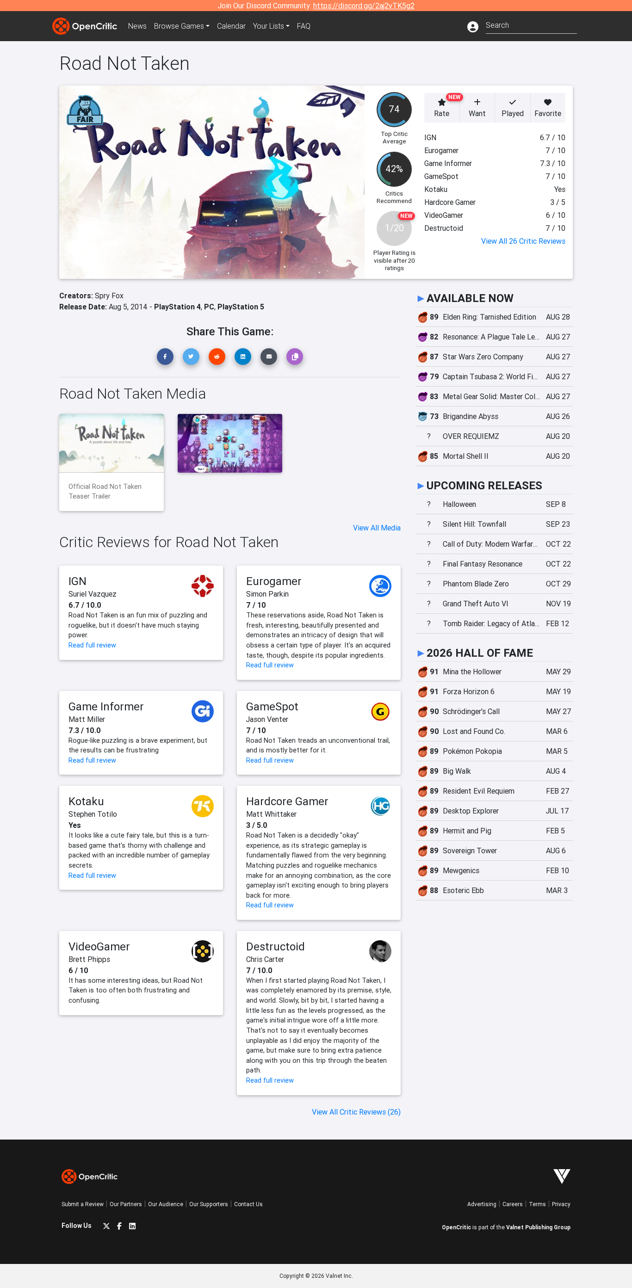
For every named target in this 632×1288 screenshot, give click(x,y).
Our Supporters (208, 1204)
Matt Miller (86, 719)
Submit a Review (83, 1204)
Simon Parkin (267, 593)
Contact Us (248, 1204)
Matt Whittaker (271, 814)
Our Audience (165, 1204)
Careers (512, 1204)
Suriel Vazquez (92, 593)
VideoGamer (99, 946)
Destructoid (275, 946)
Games (179, 26)
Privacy (561, 1204)
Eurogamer (274, 581)
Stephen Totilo (92, 814)
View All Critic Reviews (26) (356, 1111)
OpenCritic (456, 1227)
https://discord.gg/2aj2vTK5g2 (364, 5)
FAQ (303, 26)
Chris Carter (265, 959)
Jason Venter (267, 719)
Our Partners (126, 1204)
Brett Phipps (89, 959)
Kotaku (86, 801)
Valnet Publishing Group (538, 1227)
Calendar (231, 26)
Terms (537, 1204)
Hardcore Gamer (287, 801)
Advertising (481, 1204)
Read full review (92, 645)
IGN (77, 581)
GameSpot (272, 706)
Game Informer (106, 706)
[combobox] (531, 24)
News (137, 26)
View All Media (377, 527)
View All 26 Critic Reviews (523, 241)
